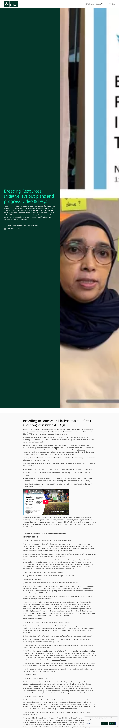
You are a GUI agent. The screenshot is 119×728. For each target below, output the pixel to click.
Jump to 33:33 (37, 486)
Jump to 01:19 (87, 469)
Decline (104, 723)
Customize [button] (89, 723)
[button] (89, 4)
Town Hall (37, 437)
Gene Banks (70, 454)
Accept (112, 723)
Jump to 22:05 (84, 481)
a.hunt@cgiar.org (39, 524)
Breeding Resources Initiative (77, 430)
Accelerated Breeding (38, 452)
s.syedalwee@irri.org (59, 660)
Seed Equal (58, 454)
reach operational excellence (57, 434)
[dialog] (101, 721)
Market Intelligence (56, 452)
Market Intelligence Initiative (38, 718)
